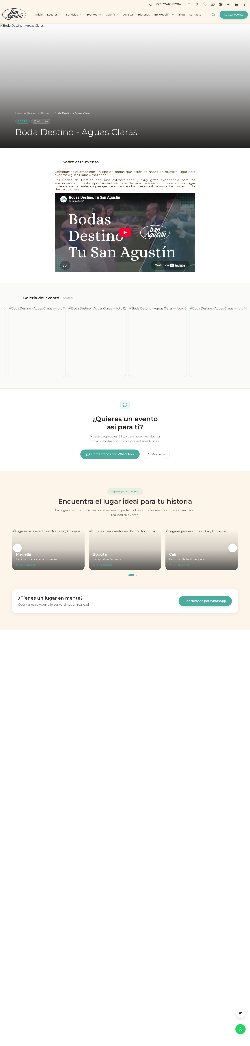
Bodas (45, 113)
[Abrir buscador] (213, 14)
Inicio (39, 14)
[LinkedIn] (237, 4)
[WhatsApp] (205, 4)
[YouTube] (213, 4)
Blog (182, 14)
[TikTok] (245, 4)
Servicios (72, 14)
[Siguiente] (232, 548)
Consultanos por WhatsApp (205, 601)
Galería (110, 14)
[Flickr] (229, 4)
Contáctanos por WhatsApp (112, 454)
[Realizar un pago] (240, 1013)
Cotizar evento (233, 14)
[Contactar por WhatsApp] (240, 1029)
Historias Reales (25, 113)
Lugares (52, 14)
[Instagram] (188, 4)
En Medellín (162, 14)
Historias (144, 14)
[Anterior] (17, 548)
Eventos (91, 14)
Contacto (195, 14)
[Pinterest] (221, 4)
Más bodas (158, 454)
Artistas (128, 14)
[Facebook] (196, 4)
